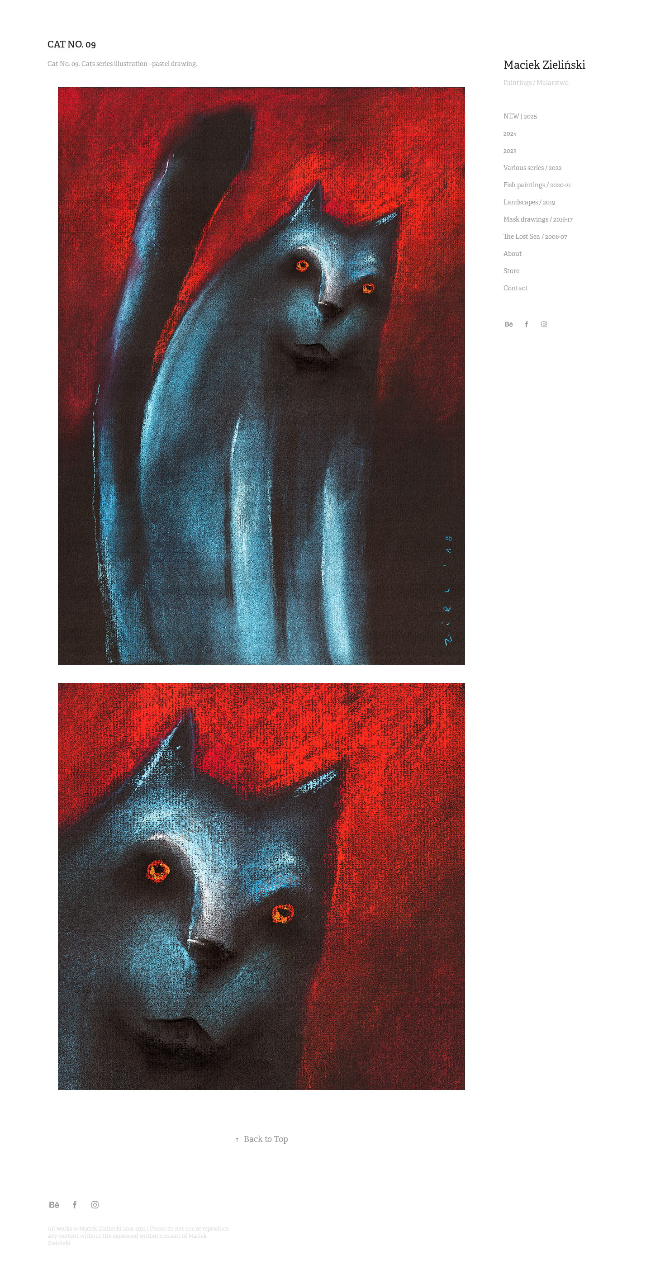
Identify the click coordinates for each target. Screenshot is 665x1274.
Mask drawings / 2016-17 (538, 219)
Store (511, 271)
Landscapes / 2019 (530, 202)
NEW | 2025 (520, 116)
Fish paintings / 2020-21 (537, 185)
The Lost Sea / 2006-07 (535, 236)
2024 (510, 133)
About (513, 254)
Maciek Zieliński (544, 65)
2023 (510, 151)
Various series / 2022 (533, 168)
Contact (516, 288)
